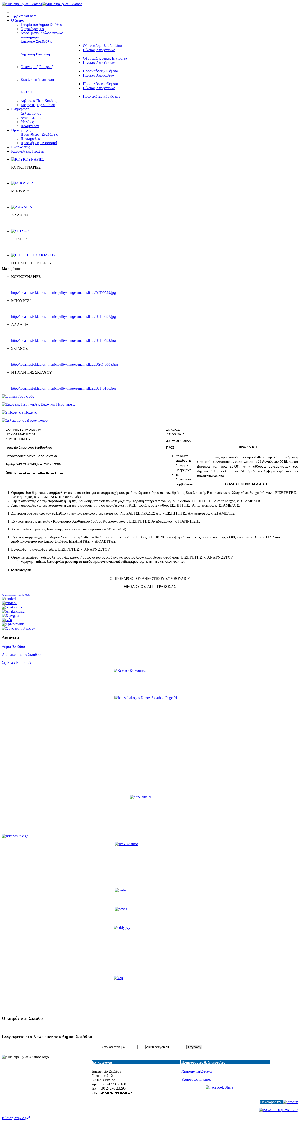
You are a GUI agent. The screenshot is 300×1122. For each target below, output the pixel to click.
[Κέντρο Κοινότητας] (150, 680)
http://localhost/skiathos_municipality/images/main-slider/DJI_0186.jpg (63, 388)
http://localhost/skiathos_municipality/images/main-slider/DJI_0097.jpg (63, 317)
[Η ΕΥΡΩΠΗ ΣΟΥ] (150, 815)
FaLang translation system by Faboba (16, 595)
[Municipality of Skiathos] (42, 4)
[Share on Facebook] (225, 1090)
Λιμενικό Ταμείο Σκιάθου (21, 655)
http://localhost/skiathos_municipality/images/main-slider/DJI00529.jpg (63, 293)
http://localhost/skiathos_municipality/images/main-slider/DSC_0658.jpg (64, 364)
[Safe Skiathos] (150, 746)
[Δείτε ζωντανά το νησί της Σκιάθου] (15, 836)
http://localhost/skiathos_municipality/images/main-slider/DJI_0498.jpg (63, 340)
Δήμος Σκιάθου (13, 647)
